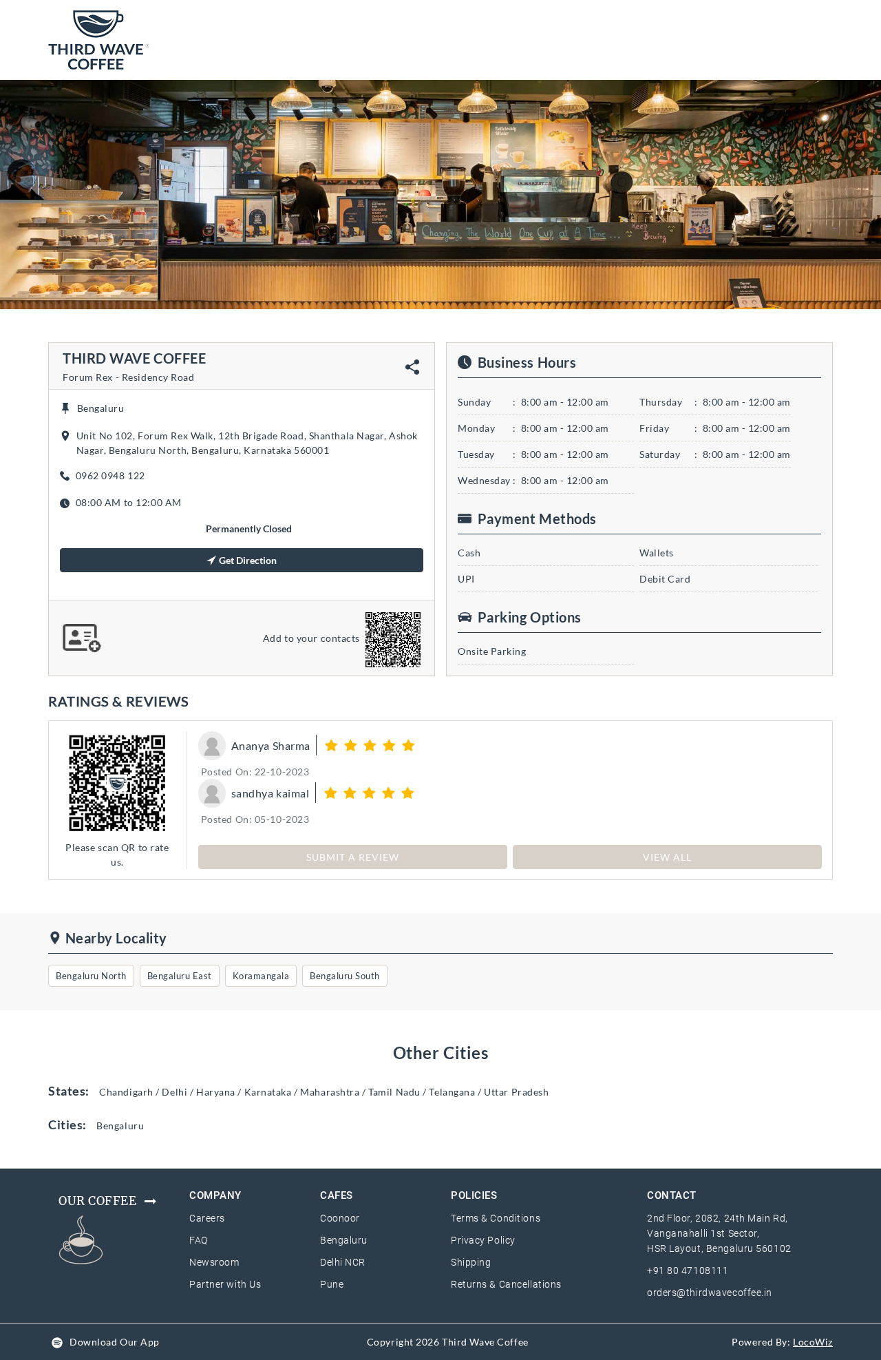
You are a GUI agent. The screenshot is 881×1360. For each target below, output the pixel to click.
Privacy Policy (483, 1240)
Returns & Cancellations (506, 1284)
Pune (331, 1284)
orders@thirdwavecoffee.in (709, 1292)
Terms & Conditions (495, 1218)
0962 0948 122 (110, 475)
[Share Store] (413, 366)
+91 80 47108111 (687, 1270)
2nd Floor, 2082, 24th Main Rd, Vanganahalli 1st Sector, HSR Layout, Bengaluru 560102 (719, 1233)
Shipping (471, 1262)
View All (667, 857)
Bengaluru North (91, 975)
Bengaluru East (179, 975)
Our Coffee (98, 1201)
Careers (207, 1218)
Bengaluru (344, 1240)
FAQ (198, 1240)
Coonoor (340, 1218)
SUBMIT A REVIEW (352, 857)
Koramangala (261, 975)
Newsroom (214, 1262)
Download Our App (115, 1342)
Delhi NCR (342, 1262)
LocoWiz (813, 1342)
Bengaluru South (345, 975)
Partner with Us (225, 1284)
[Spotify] (57, 1342)
